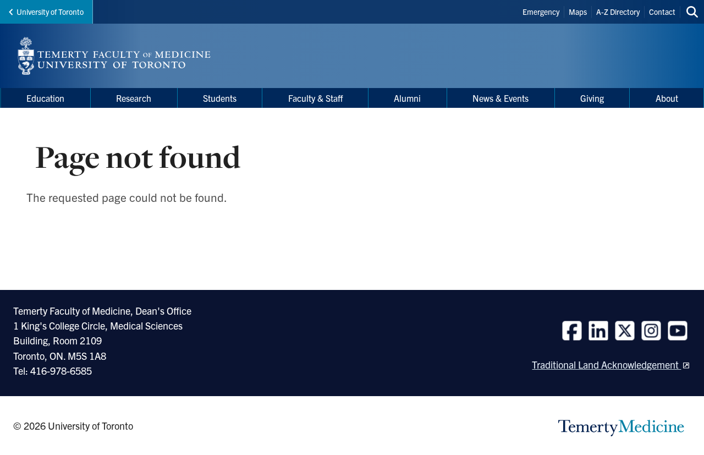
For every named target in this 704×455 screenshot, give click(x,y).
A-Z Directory (618, 12)
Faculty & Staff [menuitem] (315, 97)
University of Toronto (50, 12)
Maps (578, 12)
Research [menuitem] (133, 97)
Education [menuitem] (45, 97)
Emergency (540, 12)
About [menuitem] (667, 97)
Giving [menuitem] (592, 97)
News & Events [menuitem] (500, 97)
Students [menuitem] (220, 97)
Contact (662, 12)
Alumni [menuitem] (407, 97)
